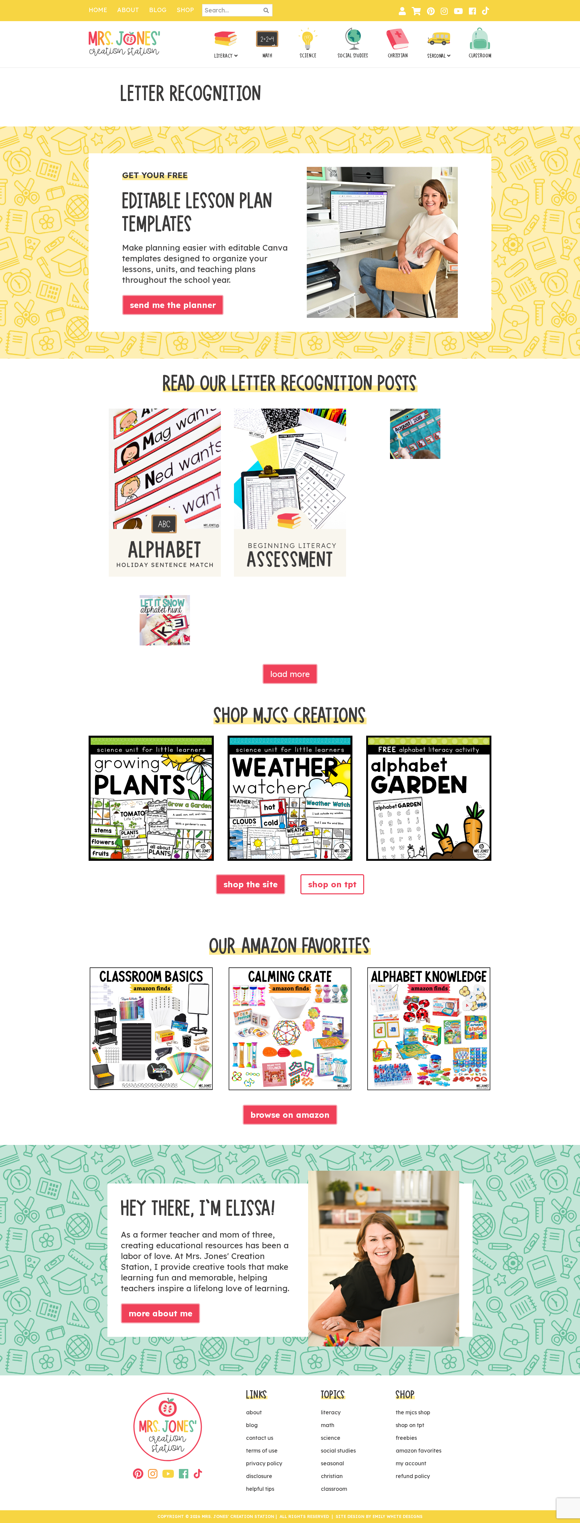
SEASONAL (436, 56)
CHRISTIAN (398, 55)
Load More (290, 674)
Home (98, 10)
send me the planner (173, 305)
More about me (160, 1313)
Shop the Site (251, 884)
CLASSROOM (480, 55)
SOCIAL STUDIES (353, 55)
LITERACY (223, 56)
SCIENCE (308, 55)
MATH (267, 55)
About (128, 10)
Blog (157, 10)
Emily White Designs (398, 1516)
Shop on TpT (332, 884)
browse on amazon (290, 1115)
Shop (185, 10)
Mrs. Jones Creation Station (124, 43)
